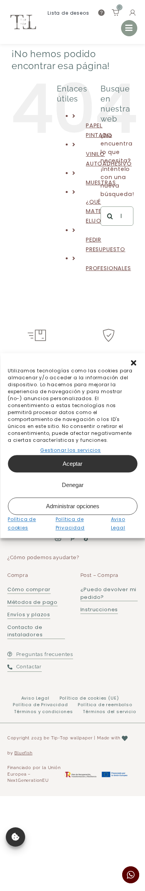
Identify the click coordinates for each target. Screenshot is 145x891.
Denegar (73, 485)
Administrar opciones (72, 506)
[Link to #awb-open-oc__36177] (129, 28)
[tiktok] (87, 538)
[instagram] (58, 538)
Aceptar (72, 463)
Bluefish (23, 753)
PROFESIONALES (108, 268)
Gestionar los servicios (70, 450)
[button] (133, 363)
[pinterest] (72, 538)
